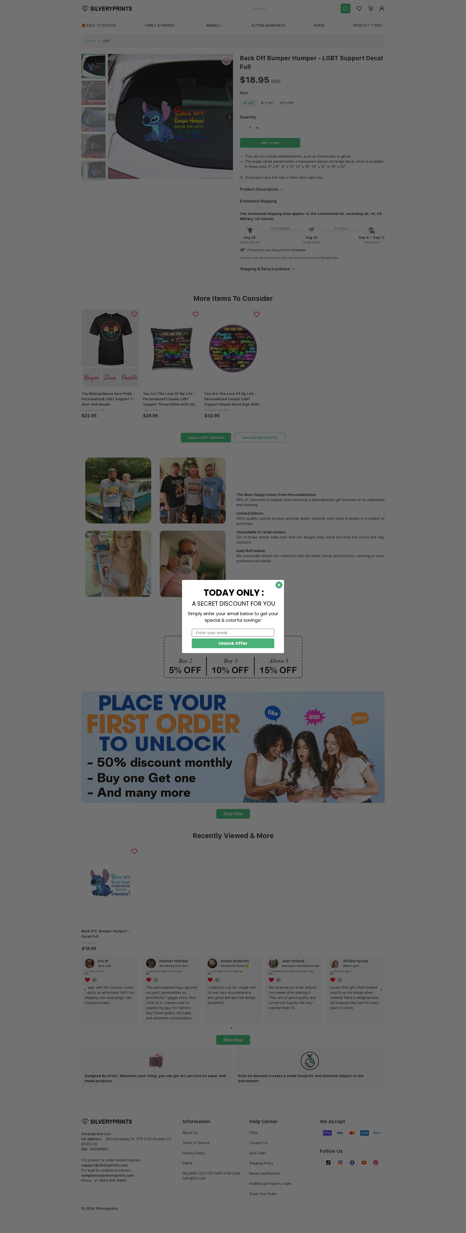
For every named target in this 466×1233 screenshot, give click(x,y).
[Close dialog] (279, 585)
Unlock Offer (233, 643)
